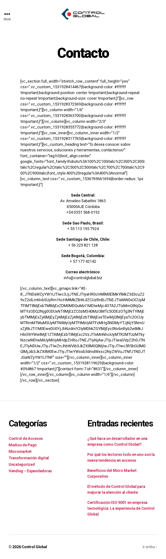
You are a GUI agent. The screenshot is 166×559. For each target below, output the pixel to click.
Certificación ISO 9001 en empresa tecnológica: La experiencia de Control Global (121, 508)
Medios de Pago (23, 445)
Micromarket (20, 451)
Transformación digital (29, 458)
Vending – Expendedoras (30, 471)
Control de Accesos (26, 438)
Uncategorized (22, 464)
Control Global (34, 547)
